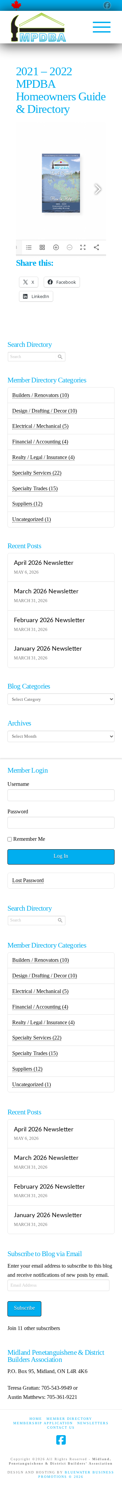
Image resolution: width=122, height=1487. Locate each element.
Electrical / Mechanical (40, 426)
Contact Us (61, 1427)
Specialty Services (36, 473)
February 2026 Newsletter (49, 620)
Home (35, 1419)
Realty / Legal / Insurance (43, 457)
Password (17, 811)
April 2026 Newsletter (44, 563)
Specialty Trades (35, 488)
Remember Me (29, 839)
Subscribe (24, 1308)
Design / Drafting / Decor (44, 411)
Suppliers (27, 504)
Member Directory (69, 1419)
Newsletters (93, 1423)
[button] (101, 27)
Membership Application (43, 1423)
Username (18, 784)
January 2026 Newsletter (48, 649)
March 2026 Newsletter (46, 591)
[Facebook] (61, 1440)
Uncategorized (31, 519)
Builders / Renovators (40, 395)
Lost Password (28, 880)
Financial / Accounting (40, 441)
